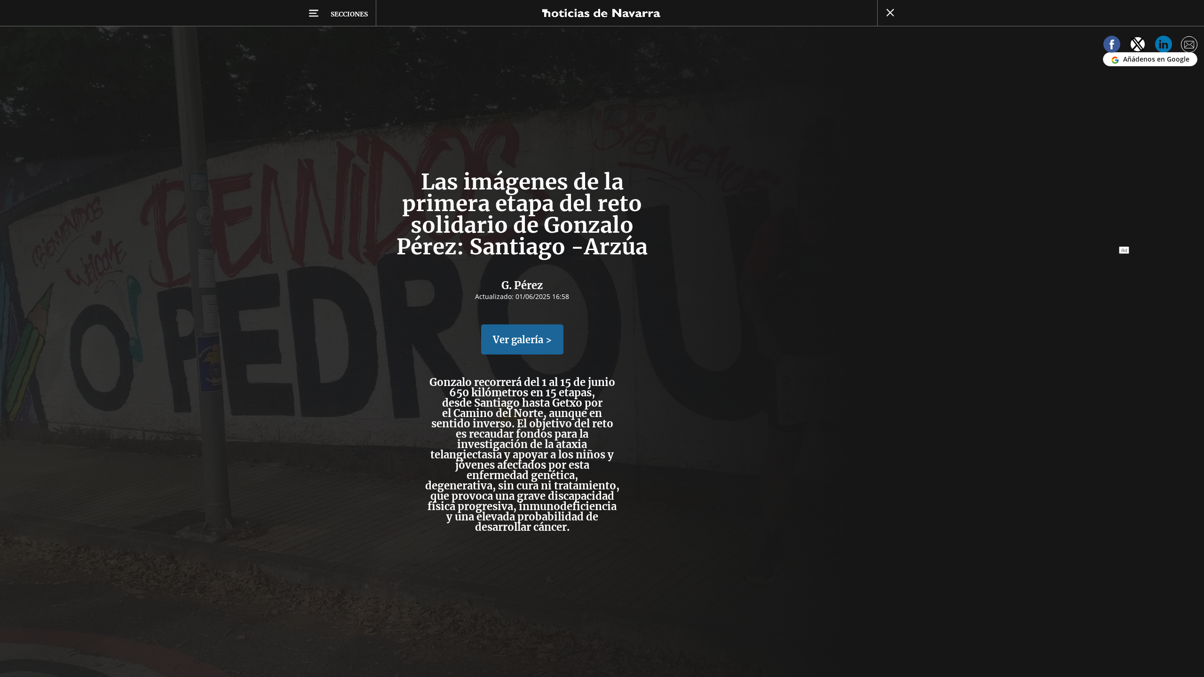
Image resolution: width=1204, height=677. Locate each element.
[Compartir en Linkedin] (1163, 45)
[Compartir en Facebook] (1111, 45)
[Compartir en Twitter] (1137, 45)
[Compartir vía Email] (1189, 45)
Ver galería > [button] (522, 340)
